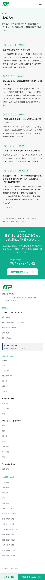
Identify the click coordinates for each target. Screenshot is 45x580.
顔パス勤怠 (6, 317)
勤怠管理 (5, 403)
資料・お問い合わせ (31, 577)
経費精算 (5, 386)
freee (4, 360)
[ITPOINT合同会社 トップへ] (5, 4)
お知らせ (5, 493)
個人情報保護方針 (9, 555)
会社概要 (5, 482)
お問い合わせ (7, 221)
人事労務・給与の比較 (10, 529)
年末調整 (5, 452)
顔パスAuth (6, 338)
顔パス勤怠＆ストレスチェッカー (13, 322)
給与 (4, 414)
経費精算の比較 (8, 534)
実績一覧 (5, 487)
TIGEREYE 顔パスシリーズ (12, 312)
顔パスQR (5, 333)
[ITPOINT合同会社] (7, 287)
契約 (4, 457)
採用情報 (5, 503)
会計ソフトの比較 (8, 524)
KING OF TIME (8, 398)
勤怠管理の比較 (8, 519)
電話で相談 (9, 577)
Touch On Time (8, 464)
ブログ (4, 498)
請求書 (4, 381)
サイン (4, 391)
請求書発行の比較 (9, 540)
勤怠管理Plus (7, 376)
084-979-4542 (11, 300)
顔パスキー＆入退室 (9, 327)
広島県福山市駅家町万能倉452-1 (24, 297)
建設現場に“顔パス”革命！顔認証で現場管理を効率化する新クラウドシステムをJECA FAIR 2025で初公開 (22, 178)
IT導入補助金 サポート (10, 550)
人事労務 (5, 370)
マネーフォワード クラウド (11, 420)
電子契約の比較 (8, 545)
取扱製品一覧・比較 (9, 513)
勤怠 (4, 441)
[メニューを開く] (40, 3)
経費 (4, 431)
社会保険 (5, 446)
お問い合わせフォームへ (22, 271)
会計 (4, 365)
